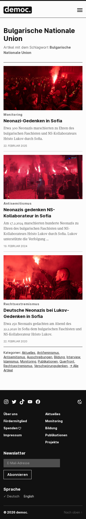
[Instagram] (7, 402)
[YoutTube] (31, 402)
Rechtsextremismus (18, 366)
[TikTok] (23, 402)
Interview (73, 357)
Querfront (67, 361)
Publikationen (48, 361)
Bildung (59, 357)
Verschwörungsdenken (51, 366)
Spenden (11, 428)
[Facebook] (39, 402)
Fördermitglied (15, 421)
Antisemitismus (14, 357)
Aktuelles (28, 352)
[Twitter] (15, 402)
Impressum (13, 435)
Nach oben (73, 512)
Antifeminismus (48, 352)
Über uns (11, 414)
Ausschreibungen (39, 357)
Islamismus (11, 361)
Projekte (52, 442)
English (29, 496)
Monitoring (28, 361)
